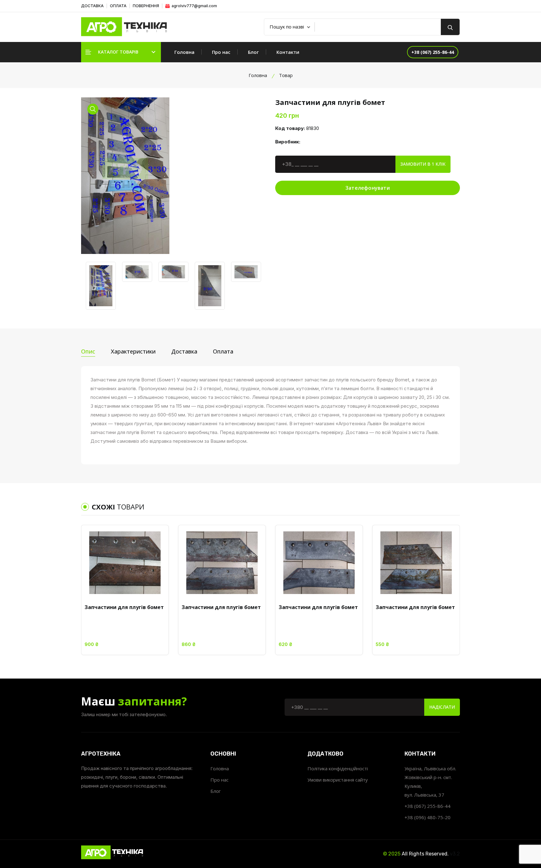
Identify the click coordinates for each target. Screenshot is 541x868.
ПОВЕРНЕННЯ (146, 5)
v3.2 (455, 854)
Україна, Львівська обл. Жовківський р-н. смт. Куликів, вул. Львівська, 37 (430, 781)
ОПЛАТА (118, 5)
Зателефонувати (367, 187)
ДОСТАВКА (92, 5)
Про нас (221, 52)
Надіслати (442, 707)
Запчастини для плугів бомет (124, 607)
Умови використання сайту (337, 780)
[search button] (450, 27)
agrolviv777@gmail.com (194, 5)
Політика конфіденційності (337, 768)
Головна (184, 52)
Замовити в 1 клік (423, 164)
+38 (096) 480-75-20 (427, 817)
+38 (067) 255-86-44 (427, 806)
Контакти (287, 52)
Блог (253, 52)
